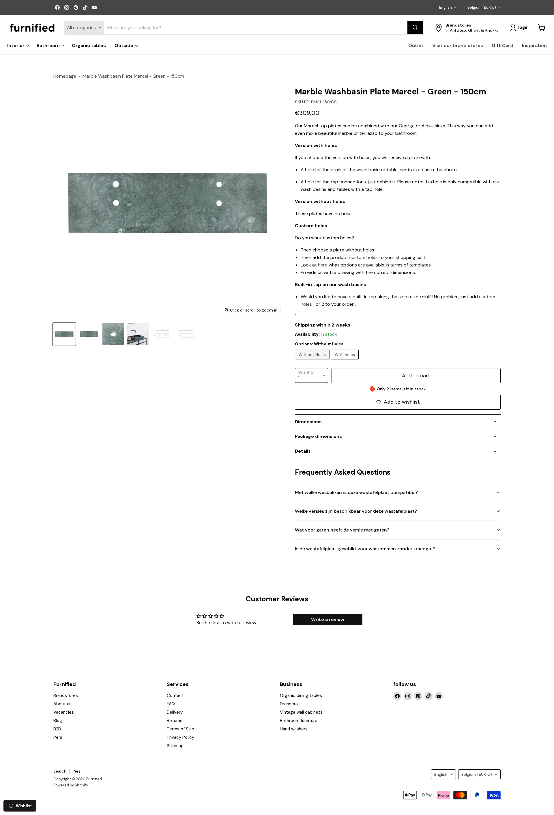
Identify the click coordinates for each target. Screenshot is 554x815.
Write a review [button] (327, 619)
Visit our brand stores (457, 45)
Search (59, 771)
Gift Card (502, 45)
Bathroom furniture (298, 720)
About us (62, 704)
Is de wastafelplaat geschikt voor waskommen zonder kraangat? (365, 549)
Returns (174, 720)
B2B (57, 729)
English (445, 7)
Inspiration (534, 45)
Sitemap (175, 746)
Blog (57, 720)
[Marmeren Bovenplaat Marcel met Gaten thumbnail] (113, 334)
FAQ (171, 704)
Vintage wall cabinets (301, 712)
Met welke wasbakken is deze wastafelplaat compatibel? (356, 492)
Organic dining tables (301, 695)
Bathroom (49, 45)
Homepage (64, 76)
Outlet (416, 45)
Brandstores (65, 695)
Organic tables (89, 45)
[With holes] (345, 361)
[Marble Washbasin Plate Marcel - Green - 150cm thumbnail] (137, 334)
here (322, 265)
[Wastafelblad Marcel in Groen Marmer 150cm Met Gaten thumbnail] (64, 334)
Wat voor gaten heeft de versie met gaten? (342, 530)
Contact (175, 695)
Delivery (175, 712)
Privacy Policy (180, 737)
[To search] (415, 27)
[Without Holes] (313, 361)
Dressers (289, 704)
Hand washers (294, 729)
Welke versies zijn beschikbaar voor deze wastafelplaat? (356, 511)
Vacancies (63, 712)
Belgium (481, 7)
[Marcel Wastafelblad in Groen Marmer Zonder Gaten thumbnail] (88, 334)
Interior (16, 45)
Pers (57, 737)
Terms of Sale (180, 729)
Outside (124, 45)
